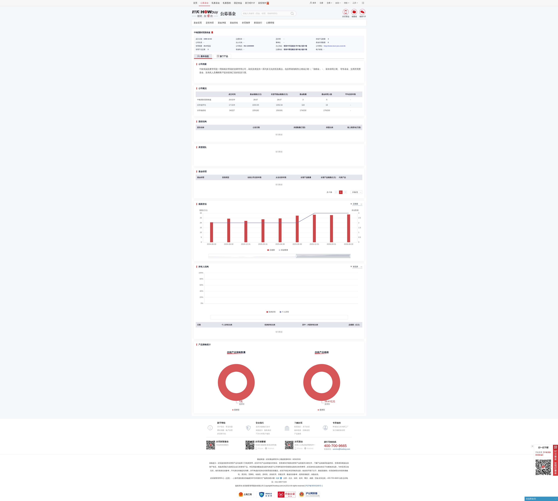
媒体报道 (297, 430)
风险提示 (259, 430)
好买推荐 (246, 23)
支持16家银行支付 (263, 427)
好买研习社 (221, 434)
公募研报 (270, 23)
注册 (321, 3)
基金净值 (222, 23)
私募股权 (227, 3)
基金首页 (198, 23)
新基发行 (258, 23)
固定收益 (238, 3)
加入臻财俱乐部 (339, 430)
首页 (195, 3)
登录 (314, 3)
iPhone (260, 448)
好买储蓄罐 (260, 442)
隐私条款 (267, 430)
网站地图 (220, 430)
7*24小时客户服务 (263, 434)
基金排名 (234, 23)
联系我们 (297, 427)
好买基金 (299, 442)
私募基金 (216, 3)
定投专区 (210, 23)
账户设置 (229, 430)
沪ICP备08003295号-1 (314, 486)
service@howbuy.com (341, 449)
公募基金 (204, 3)
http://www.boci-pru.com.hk (334, 46)
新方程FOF (250, 3)
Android (271, 448)
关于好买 (306, 427)
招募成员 (306, 430)
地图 (277, 478)
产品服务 (297, 434)
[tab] (204, 56)
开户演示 (220, 427)
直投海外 (262, 3)
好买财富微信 (222, 442)
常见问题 (229, 427)
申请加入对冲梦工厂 (340, 427)
